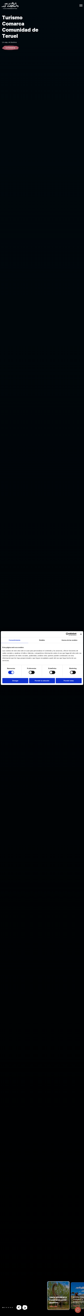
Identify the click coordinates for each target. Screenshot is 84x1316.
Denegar (15, 680)
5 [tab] (10, 1307)
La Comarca (10, 48)
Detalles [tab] (42, 640)
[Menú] (80, 5)
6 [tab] (12, 1307)
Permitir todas (69, 680)
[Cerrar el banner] (81, 634)
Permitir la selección (42, 680)
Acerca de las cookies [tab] (69, 640)
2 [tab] (4, 1307)
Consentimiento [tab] (14, 640)
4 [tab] (8, 1307)
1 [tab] (3, 1307)
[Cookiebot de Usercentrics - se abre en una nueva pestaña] (67, 634)
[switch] (32, 672)
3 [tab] (6, 1307)
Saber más (53, 1306)
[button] (78, 1310)
